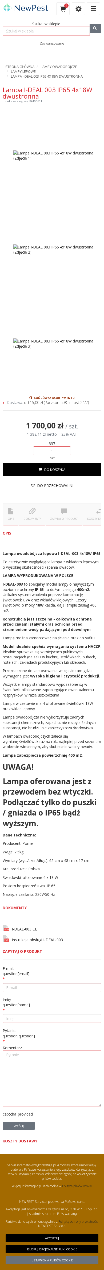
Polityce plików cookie (76, 1186)
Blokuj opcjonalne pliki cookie (52, 1249)
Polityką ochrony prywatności (78, 1221)
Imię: (16, 1002)
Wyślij (19, 1125)
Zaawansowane (52, 43)
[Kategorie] (93, 8)
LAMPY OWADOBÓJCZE (59, 66)
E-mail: (16, 971)
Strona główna (19, 66)
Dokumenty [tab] (32, 519)
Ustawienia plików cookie (52, 1260)
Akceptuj (52, 1238)
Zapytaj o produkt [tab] (64, 519)
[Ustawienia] (78, 8)
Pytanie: (19, 1033)
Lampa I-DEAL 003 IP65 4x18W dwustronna (47, 76)
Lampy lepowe (23, 71)
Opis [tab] (11, 519)
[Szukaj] (95, 28)
